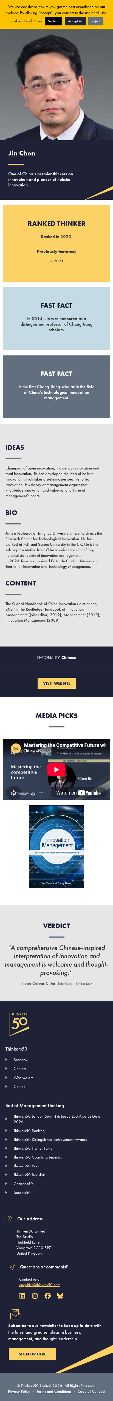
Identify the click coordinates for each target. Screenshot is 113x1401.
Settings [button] (53, 21)
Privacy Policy (19, 1391)
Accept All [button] (75, 21)
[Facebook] (47, 1296)
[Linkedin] (22, 1296)
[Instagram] (34, 1296)
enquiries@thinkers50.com (39, 1284)
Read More (33, 21)
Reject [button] (96, 21)
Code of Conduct (91, 1391)
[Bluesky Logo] (60, 1296)
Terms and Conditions (53, 1391)
